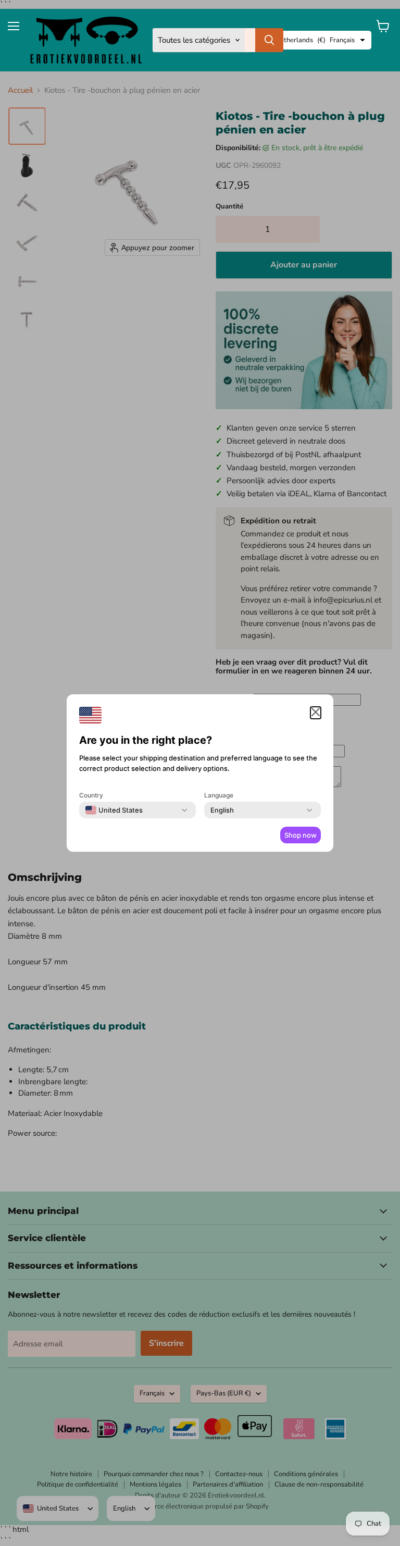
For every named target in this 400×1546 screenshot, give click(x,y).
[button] (315, 713)
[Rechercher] (269, 40)
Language (218, 795)
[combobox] (114, 810)
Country (91, 795)
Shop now (300, 835)
